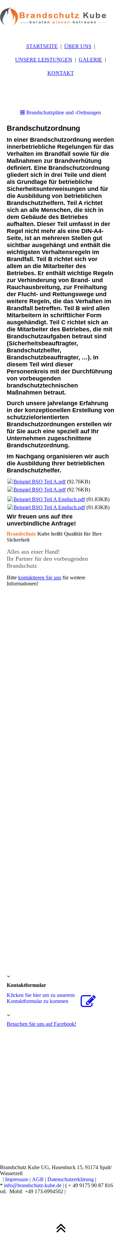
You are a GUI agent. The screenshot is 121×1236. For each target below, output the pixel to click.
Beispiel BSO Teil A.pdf (39, 481)
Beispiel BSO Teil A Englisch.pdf (49, 499)
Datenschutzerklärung (70, 1179)
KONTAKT (60, 73)
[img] (60, 16)
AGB (38, 1179)
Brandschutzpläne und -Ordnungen (63, 112)
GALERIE (90, 60)
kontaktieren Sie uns (39, 577)
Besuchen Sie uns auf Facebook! (41, 1024)
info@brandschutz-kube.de (33, 1185)
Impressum (16, 1179)
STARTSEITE (42, 46)
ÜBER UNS (77, 46)
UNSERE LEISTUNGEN (43, 60)
